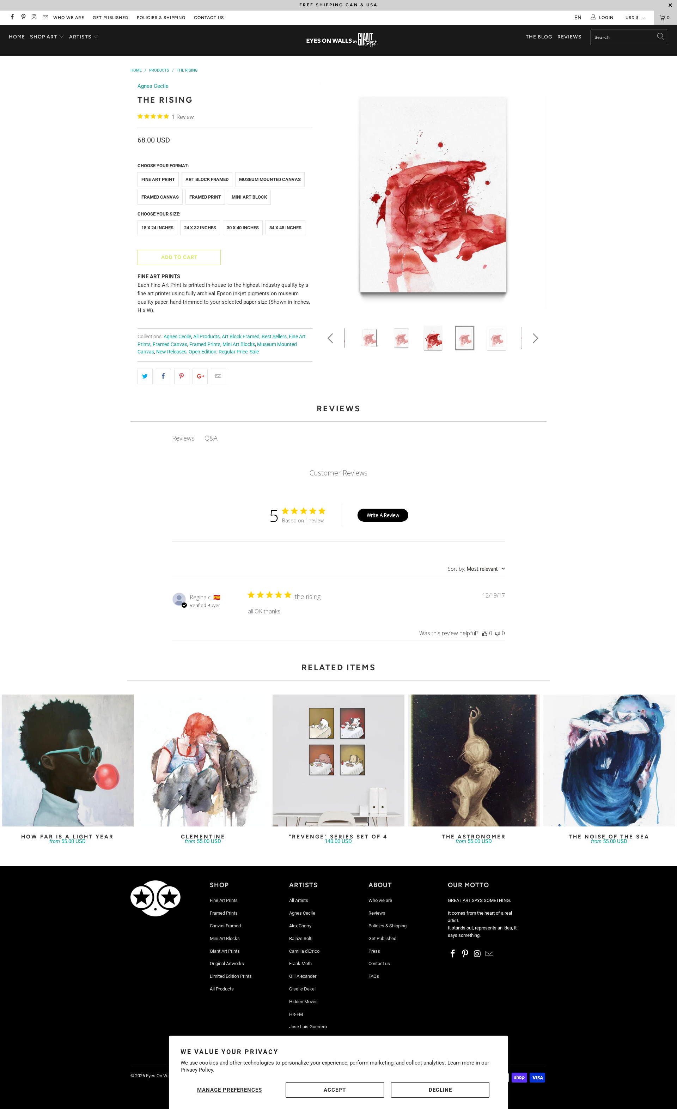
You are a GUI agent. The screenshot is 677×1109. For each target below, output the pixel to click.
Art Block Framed (206, 179)
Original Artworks (227, 963)
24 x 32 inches (200, 227)
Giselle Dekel (302, 989)
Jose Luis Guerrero (308, 1026)
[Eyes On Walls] (341, 40)
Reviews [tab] (183, 438)
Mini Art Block (249, 197)
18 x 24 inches (157, 227)
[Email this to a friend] (218, 376)
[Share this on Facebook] (163, 376)
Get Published (110, 17)
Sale (254, 351)
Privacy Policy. (197, 1070)
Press (374, 951)
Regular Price (233, 351)
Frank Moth (300, 963)
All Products (206, 336)
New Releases (171, 351)
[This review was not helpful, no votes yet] (497, 633)
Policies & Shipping (161, 17)
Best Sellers (274, 336)
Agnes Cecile (153, 86)
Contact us (209, 17)
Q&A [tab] (211, 438)
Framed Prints (204, 344)
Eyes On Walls (160, 1075)
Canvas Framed (225, 925)
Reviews (569, 37)
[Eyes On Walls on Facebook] (12, 17)
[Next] (534, 198)
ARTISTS (81, 37)
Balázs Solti (300, 938)
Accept (335, 1090)
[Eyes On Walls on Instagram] (34, 17)
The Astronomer (474, 760)
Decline (440, 1090)
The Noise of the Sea (609, 760)
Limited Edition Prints (231, 976)
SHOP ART (43, 37)
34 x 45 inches (285, 227)
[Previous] (331, 198)
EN (577, 17)
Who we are (68, 17)
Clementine (203, 760)
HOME (17, 37)
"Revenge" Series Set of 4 (338, 760)
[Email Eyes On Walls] (45, 17)
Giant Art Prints (225, 951)
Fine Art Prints (224, 900)
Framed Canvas (160, 197)
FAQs (373, 976)
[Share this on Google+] (200, 376)
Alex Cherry (300, 925)
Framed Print (205, 197)
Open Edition (202, 351)
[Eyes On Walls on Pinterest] (23, 17)
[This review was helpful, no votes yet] (484, 633)
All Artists (298, 900)
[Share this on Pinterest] (181, 376)
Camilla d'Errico (304, 951)
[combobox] (476, 568)
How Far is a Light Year (68, 760)
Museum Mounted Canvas (270, 179)
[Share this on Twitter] (145, 376)
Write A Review (383, 515)
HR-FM (296, 1014)
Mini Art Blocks (238, 344)
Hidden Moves (303, 1001)
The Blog (539, 37)
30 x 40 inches (243, 227)
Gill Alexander (302, 976)
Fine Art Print (158, 179)
